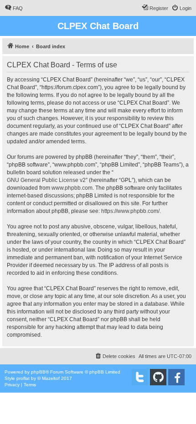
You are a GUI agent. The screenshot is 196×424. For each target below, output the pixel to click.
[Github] (158, 377)
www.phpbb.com (72, 188)
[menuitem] (14, 8)
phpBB (38, 371)
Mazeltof (51, 378)
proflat (23, 378)
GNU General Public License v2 (46, 180)
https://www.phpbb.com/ (130, 211)
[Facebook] (176, 377)
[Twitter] (140, 377)
